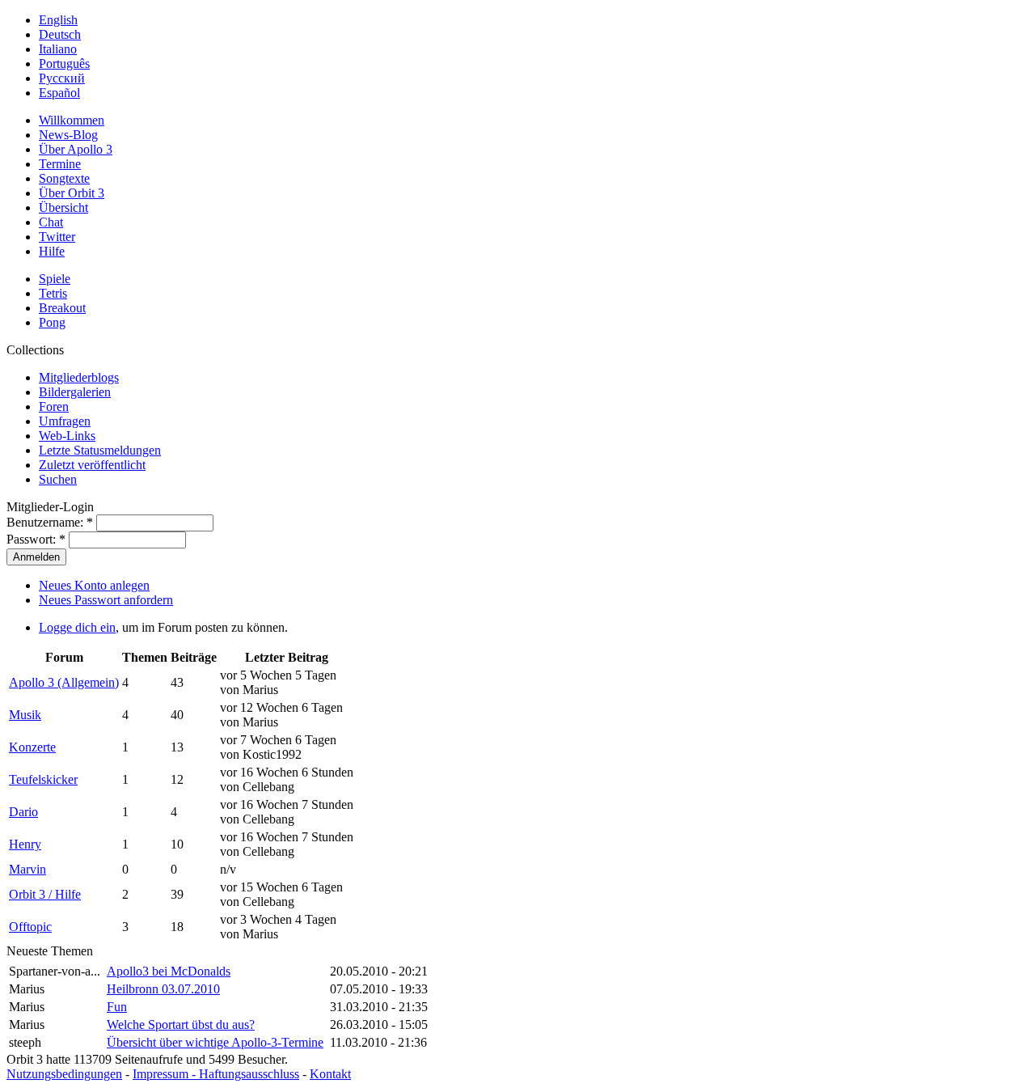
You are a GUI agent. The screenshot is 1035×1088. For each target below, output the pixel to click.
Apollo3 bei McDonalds (168, 971)
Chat (51, 222)
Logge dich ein (77, 627)
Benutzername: (49, 522)
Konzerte (32, 747)
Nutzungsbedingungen (64, 1074)
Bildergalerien (75, 392)
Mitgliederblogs (79, 377)
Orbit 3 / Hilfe (45, 894)
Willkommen (71, 120)
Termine (60, 164)
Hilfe (52, 251)
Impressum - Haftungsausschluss (216, 1074)
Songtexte (64, 178)
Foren (54, 406)
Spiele (54, 279)
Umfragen (65, 421)
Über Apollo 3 (75, 149)
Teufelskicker (43, 779)
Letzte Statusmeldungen (100, 450)
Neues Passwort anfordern (106, 600)
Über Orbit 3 (71, 193)
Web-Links (67, 435)
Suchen (58, 479)
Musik (25, 715)
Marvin (27, 869)
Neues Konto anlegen (94, 585)
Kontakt (330, 1074)
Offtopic (30, 926)
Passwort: (35, 539)
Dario (23, 812)
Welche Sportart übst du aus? (181, 1024)
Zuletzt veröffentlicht (92, 465)
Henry (25, 844)
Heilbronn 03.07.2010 (163, 989)
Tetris (53, 293)
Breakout (62, 308)
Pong (52, 322)
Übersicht (63, 207)
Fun (117, 1007)
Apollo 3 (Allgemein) (64, 682)
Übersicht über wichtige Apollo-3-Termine (215, 1042)
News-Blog (68, 135)
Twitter (57, 236)
